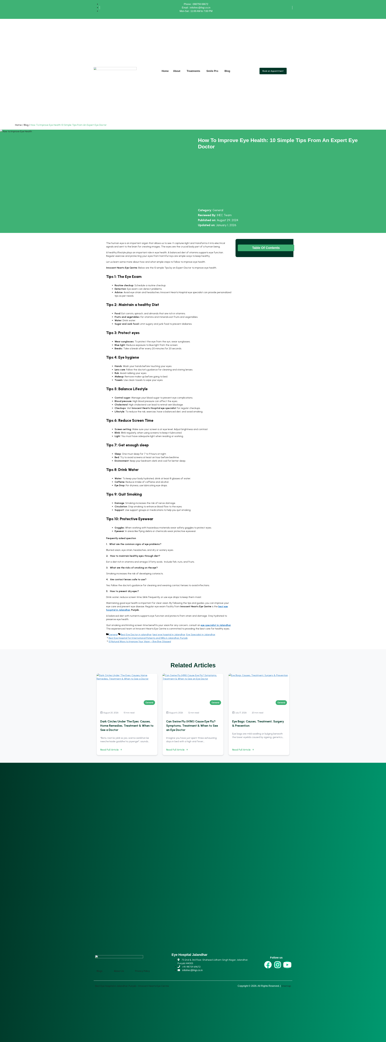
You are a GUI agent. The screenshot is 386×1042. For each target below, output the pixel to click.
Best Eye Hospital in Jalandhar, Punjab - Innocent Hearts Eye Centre (132, 985)
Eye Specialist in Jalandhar (200, 634)
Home (165, 71)
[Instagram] (277, 964)
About (176, 71)
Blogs (99, 971)
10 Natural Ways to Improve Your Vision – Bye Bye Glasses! (140, 641)
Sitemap (286, 985)
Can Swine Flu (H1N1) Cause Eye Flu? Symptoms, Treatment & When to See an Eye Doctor (192, 726)
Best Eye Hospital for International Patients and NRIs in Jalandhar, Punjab (148, 638)
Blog (227, 71)
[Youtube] (287, 964)
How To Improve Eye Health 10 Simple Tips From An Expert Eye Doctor (69, 124)
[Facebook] (268, 964)
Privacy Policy (142, 971)
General (218, 210)
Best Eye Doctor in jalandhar (136, 634)
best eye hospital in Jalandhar (169, 634)
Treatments (193, 71)
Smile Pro (212, 71)
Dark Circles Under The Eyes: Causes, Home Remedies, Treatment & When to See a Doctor (126, 726)
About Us (119, 971)
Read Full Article (109, 749)
